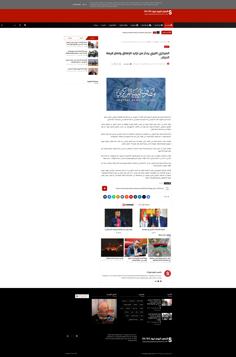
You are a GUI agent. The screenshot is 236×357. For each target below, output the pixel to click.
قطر (137, 312)
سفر (122, 308)
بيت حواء (135, 308)
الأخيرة (81, 38)
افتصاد (141, 304)
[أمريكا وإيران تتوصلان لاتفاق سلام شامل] (158, 32)
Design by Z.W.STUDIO (71, 353)
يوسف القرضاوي (133, 319)
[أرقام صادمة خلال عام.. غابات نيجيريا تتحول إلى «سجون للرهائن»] (93, 62)
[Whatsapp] (114, 197)
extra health (140, 301)
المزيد (104, 25)
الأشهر (92, 38)
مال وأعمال (145, 25)
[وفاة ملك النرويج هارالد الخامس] (93, 71)
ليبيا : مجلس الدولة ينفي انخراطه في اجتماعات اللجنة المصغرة (112, 259)
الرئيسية (167, 25)
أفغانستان (131, 301)
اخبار (112, 313)
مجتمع (133, 25)
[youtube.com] (72, 336)
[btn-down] (112, 64)
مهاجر (141, 319)
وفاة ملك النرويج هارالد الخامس (77, 69)
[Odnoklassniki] (118, 197)
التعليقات (70, 38)
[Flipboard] (128, 205)
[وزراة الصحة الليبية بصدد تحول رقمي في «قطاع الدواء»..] (159, 247)
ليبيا (132, 312)
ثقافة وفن (113, 25)
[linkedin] (140, 197)
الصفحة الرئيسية (164, 42)
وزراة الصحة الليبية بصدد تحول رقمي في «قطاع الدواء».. (160, 259)
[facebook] (160, 281)
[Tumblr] (135, 197)
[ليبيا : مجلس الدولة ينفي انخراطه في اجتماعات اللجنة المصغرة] (112, 247)
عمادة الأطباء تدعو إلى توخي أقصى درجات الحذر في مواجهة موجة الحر (76, 43)
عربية (96, 25)
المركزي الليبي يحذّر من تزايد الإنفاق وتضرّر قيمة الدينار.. (134, 42)
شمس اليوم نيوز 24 (154, 272)
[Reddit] (127, 197)
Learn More (77, 4)
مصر (142, 315)
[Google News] (143, 205)
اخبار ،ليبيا (124, 301)
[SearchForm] (2, 25)
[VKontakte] (122, 197)
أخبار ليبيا (154, 42)
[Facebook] (148, 197)
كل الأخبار (157, 25)
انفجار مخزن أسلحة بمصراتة (138, 258)
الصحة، (141, 308)
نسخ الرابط (167, 188)
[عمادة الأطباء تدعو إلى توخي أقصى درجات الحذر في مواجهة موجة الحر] (93, 44)
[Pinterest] (131, 197)
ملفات (127, 315)
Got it (85, 4)
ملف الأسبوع (134, 315)
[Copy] (104, 188)
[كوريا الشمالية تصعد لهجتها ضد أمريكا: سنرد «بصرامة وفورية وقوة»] (93, 53)
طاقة (141, 312)
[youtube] (157, 281)
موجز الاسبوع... (109, 320)
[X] (144, 197)
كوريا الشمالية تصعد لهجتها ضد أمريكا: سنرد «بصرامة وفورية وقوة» (76, 52)
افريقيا (135, 304)
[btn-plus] (117, 64)
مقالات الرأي (124, 25)
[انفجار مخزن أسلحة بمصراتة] (136, 247)
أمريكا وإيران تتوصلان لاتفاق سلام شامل (136, 32)
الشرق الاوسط (153, 33)
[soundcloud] (154, 281)
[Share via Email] (105, 197)
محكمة (127, 312)
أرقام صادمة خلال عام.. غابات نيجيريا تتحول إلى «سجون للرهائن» (76, 61)
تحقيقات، (127, 308)
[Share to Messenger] (109, 197)
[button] (115, 311)
